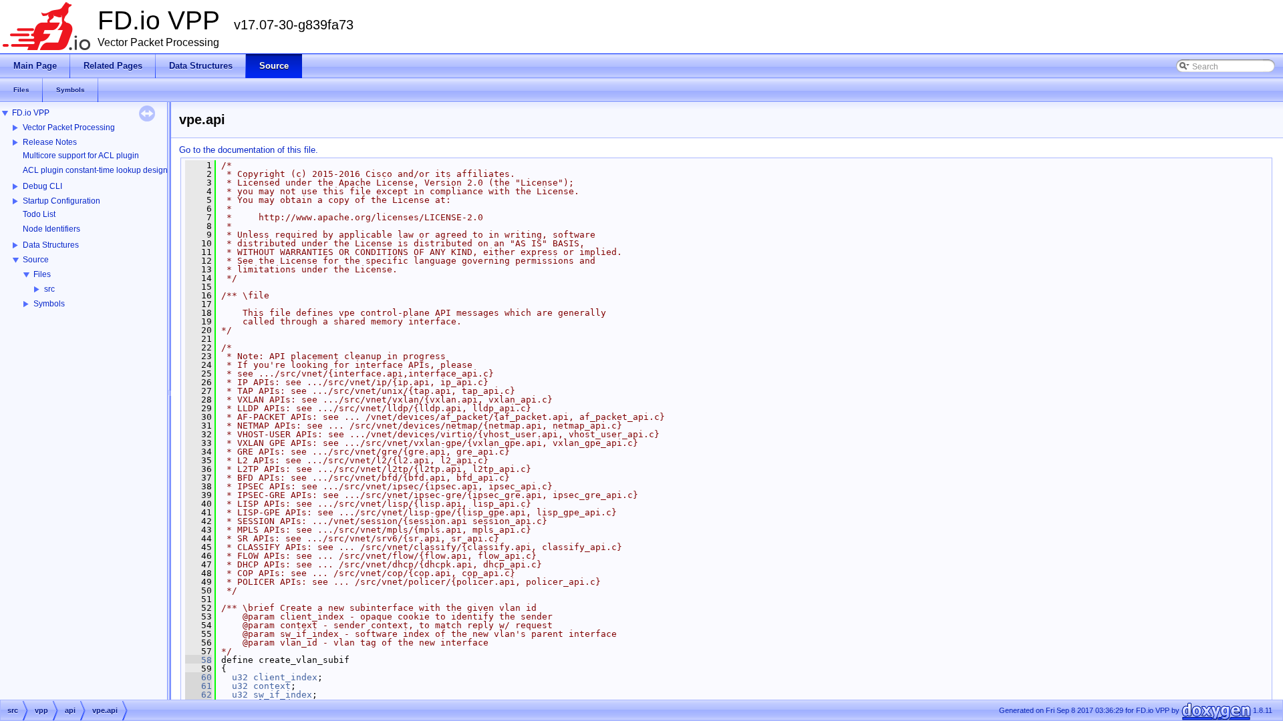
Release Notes (50, 142)
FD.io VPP (30, 112)
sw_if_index (282, 695)
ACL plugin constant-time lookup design (95, 170)
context (272, 686)
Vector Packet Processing (69, 127)
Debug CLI (42, 186)
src (49, 289)
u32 (240, 677)
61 (198, 686)
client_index (285, 677)
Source (36, 259)
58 (198, 660)
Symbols (49, 303)
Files (42, 274)
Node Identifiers (51, 229)
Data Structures (51, 245)
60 (198, 677)
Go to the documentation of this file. (248, 150)
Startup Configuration (61, 201)
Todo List (39, 214)
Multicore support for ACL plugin (81, 155)
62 (198, 695)
